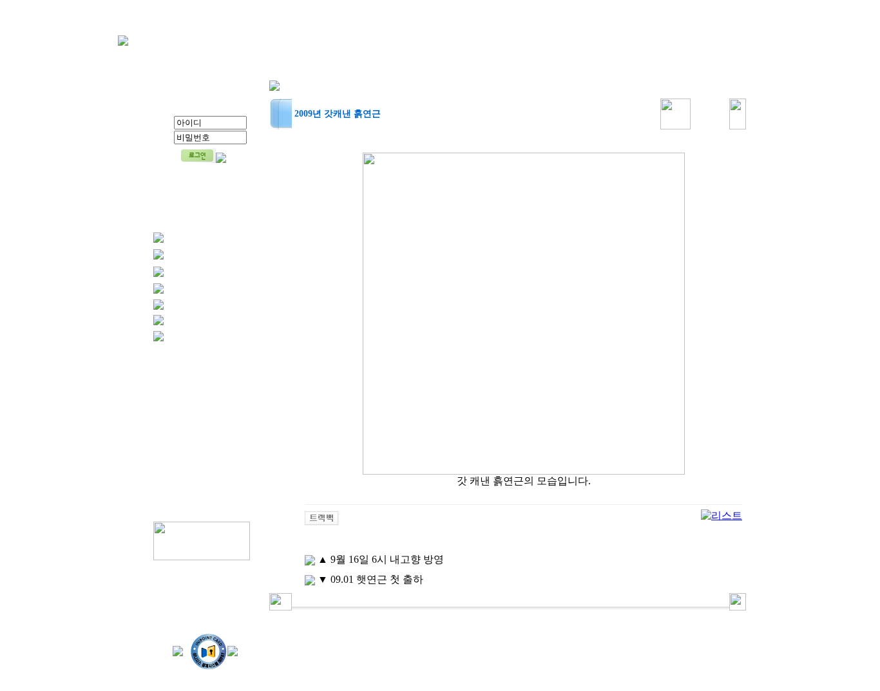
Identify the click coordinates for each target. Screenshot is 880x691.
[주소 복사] (322, 517)
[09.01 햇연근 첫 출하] (310, 579)
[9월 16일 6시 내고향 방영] (310, 559)
